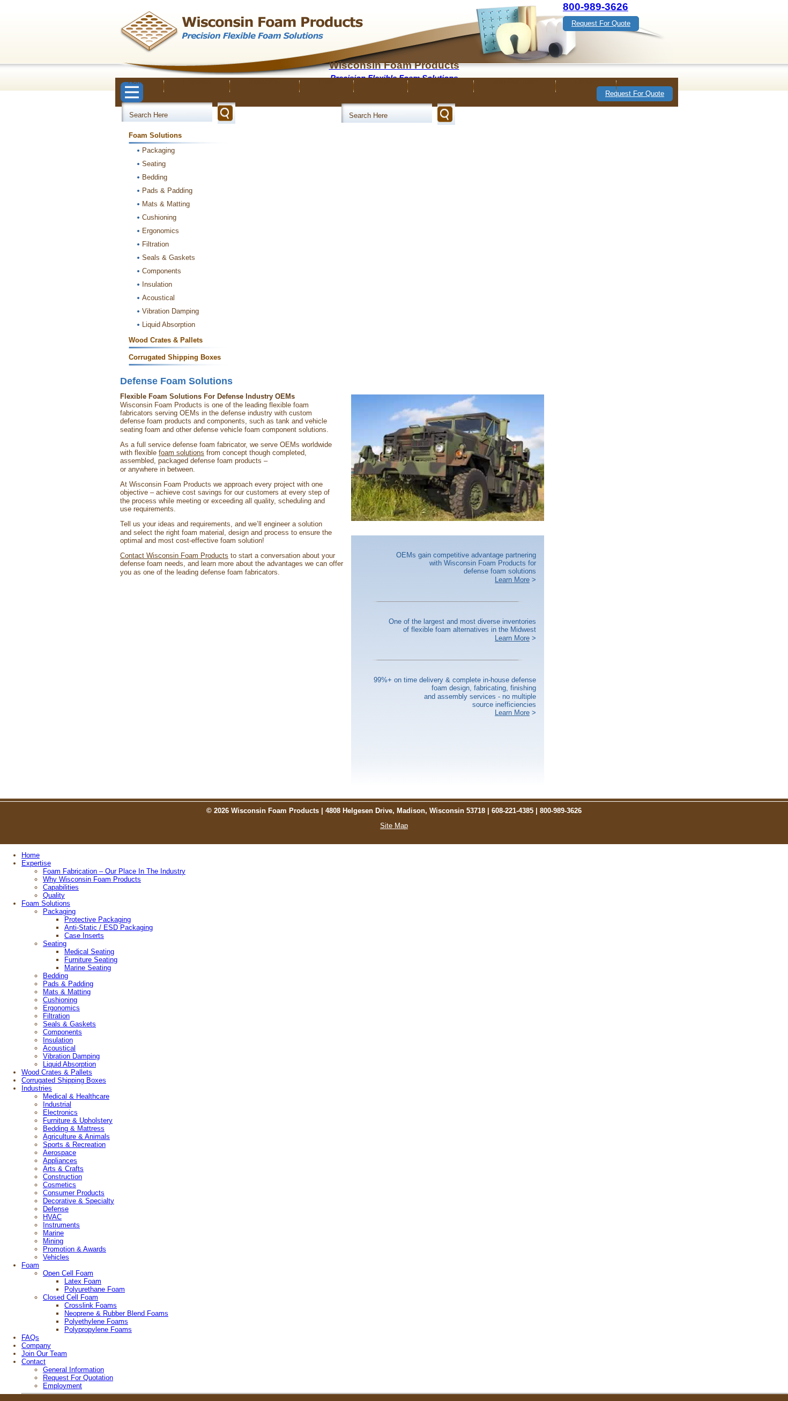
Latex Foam (82, 1281)
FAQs (381, 81)
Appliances (60, 1161)
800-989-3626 (595, 6)
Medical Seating (89, 952)
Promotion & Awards (74, 1249)
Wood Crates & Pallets (166, 340)
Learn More (512, 580)
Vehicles (56, 1257)
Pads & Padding (167, 191)
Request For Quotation (78, 1378)
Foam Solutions (155, 135)
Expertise (197, 81)
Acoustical (158, 298)
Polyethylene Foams (96, 1321)
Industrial (57, 1104)
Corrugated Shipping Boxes (175, 357)
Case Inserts (84, 935)
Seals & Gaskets (168, 258)
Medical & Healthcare (76, 1096)
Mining (53, 1241)
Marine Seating (87, 968)
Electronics (60, 1112)
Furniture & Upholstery (78, 1120)
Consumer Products (74, 1193)
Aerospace (59, 1153)
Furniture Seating (90, 960)
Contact (587, 81)
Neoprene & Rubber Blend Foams (116, 1313)
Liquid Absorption (168, 325)
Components (161, 271)
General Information (73, 1370)
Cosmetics (59, 1185)
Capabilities (61, 887)
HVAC (52, 1217)
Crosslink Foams (90, 1305)
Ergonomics (160, 231)
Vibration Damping (170, 311)
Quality (54, 895)
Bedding (154, 177)
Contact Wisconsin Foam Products (174, 556)
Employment (62, 1386)
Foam (327, 81)
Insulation (157, 284)
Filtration (155, 244)
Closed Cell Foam (70, 1297)
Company (441, 81)
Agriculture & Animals (76, 1136)
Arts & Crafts (63, 1169)
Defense (56, 1209)
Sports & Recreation (74, 1145)
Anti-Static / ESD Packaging (108, 927)
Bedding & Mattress (74, 1128)
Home (137, 81)
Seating (154, 164)
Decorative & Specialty (78, 1201)
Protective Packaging (97, 919)
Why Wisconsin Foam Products (92, 879)
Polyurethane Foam (94, 1289)
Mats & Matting (166, 204)
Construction (62, 1177)
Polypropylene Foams (98, 1329)
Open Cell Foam (68, 1273)
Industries (265, 81)
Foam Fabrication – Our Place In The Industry (114, 871)
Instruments (61, 1225)
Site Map (394, 826)
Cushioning (159, 217)
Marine (53, 1233)
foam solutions (181, 453)
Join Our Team (515, 81)
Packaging (158, 150)
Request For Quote (600, 23)
